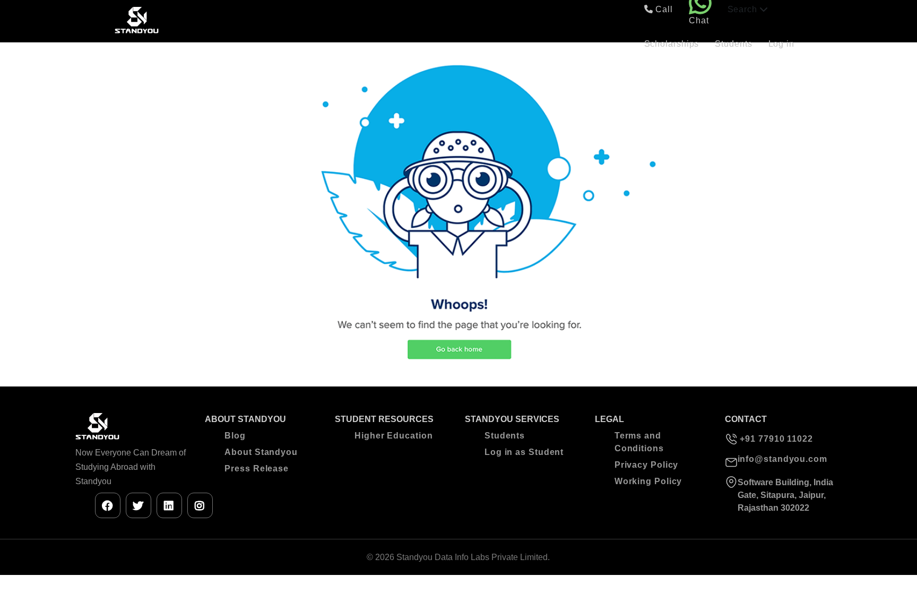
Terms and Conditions (639, 442)
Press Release (256, 468)
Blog (235, 435)
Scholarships (671, 43)
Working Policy (648, 481)
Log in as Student (524, 452)
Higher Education (393, 435)
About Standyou (261, 452)
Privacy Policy (647, 464)
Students (733, 43)
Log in (781, 43)
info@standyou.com (782, 458)
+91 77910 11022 (775, 438)
